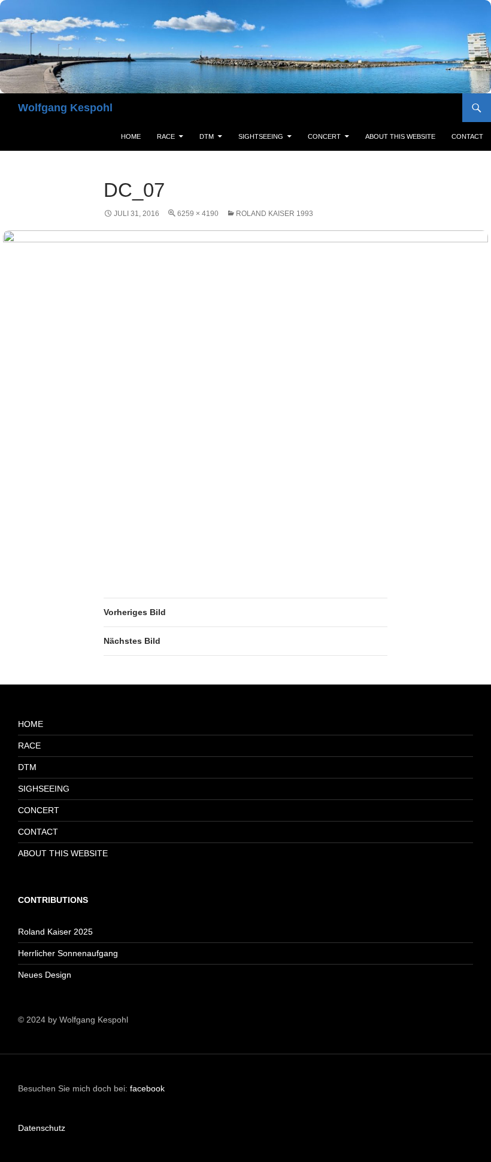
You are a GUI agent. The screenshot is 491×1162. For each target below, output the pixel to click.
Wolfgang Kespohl (65, 108)
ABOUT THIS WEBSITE (63, 853)
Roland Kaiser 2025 (55, 931)
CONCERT (38, 810)
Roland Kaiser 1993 (274, 213)
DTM (206, 136)
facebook (147, 1088)
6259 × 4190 (198, 213)
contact (467, 136)
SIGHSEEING (43, 788)
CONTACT (38, 831)
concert (324, 136)
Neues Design (44, 975)
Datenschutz (41, 1128)
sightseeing (260, 136)
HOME (30, 724)
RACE (166, 136)
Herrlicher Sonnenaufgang (68, 953)
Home (131, 136)
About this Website (400, 136)
